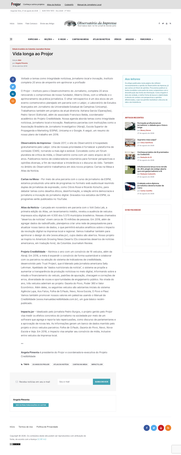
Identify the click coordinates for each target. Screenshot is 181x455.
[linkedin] (13, 94)
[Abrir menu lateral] (11, 39)
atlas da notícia (61, 364)
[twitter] (163, 23)
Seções (48, 39)
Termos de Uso (26, 427)
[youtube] (166, 23)
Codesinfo (69, 4)
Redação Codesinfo (148, 174)
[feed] (170, 23)
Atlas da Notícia (54, 4)
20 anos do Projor (40, 364)
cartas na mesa (80, 364)
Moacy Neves (145, 130)
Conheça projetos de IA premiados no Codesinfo (153, 153)
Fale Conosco (31, 23)
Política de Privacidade (47, 427)
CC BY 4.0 (41, 439)
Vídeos (117, 39)
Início (12, 23)
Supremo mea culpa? (146, 140)
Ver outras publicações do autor (31, 405)
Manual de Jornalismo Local (89, 4)
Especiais (33, 39)
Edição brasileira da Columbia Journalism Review (31, 49)
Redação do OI (146, 157)
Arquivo (129, 39)
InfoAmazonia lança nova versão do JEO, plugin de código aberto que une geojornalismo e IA (152, 169)
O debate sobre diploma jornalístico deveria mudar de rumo (150, 185)
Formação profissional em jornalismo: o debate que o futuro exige (152, 125)
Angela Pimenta (22, 63)
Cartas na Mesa (80, 39)
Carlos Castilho (146, 191)
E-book (62, 39)
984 (19, 60)
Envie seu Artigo (47, 23)
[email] (13, 101)
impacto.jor (97, 364)
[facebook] (159, 23)
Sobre (20, 23)
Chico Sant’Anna (146, 143)
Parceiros (145, 39)
